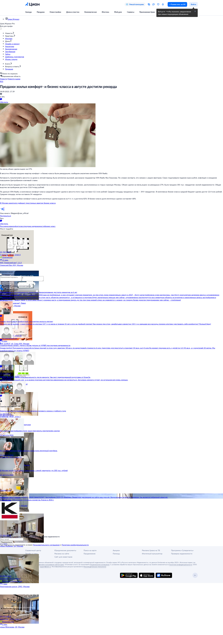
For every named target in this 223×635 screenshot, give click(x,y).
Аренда (28, 12)
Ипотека (105, 12)
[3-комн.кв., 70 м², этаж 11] (15, 605)
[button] (195, 11)
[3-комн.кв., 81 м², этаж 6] (15, 240)
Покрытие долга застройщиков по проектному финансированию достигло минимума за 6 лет (38, 292)
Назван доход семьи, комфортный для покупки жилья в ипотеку (26, 321)
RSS (1, 81)
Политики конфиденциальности (75, 545)
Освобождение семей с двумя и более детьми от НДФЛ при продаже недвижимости (35, 345)
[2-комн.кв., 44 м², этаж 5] (15, 402)
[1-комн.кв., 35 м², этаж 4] (15, 564)
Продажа (41, 12)
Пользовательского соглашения (46, 545)
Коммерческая (90, 12)
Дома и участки (72, 12)
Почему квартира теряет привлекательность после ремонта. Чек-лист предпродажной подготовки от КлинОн (45, 377)
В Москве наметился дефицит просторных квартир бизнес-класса (28, 203)
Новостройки (55, 12)
